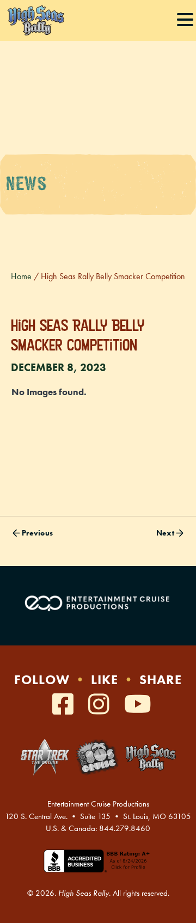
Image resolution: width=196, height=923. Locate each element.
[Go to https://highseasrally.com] (150, 757)
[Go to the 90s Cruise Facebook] (66, 705)
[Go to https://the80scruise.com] (97, 757)
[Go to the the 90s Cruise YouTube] (138, 705)
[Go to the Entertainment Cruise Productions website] (98, 603)
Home (21, 276)
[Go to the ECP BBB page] (98, 867)
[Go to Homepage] (35, 20)
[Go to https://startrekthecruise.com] (44, 757)
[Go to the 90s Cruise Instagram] (102, 705)
